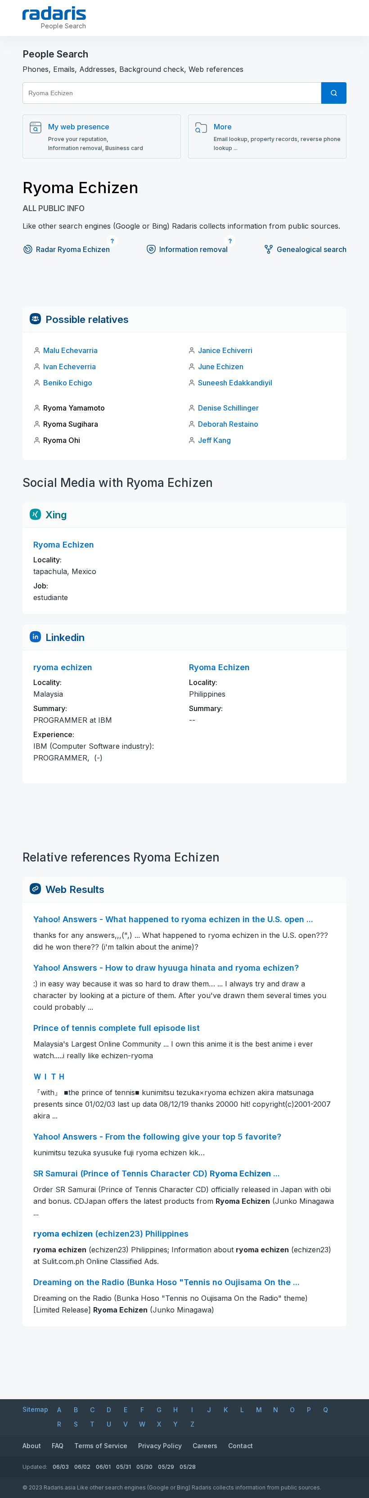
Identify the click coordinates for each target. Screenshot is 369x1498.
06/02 (82, 1466)
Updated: (34, 1466)
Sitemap (35, 1409)
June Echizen (220, 366)
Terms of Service (100, 1445)
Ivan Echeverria (69, 366)
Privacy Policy (160, 1445)
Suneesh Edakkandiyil (235, 382)
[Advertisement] (184, 286)
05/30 (144, 1466)
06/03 (61, 1466)
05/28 (188, 1466)
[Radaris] (54, 13)
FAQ (57, 1445)
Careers (205, 1445)
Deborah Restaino (228, 424)
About (31, 1445)
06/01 (103, 1466)
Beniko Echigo (67, 382)
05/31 (123, 1466)
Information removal (193, 249)
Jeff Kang (214, 440)
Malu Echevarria (70, 350)
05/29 (166, 1466)
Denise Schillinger (228, 407)
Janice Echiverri (225, 350)
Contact (240, 1445)
